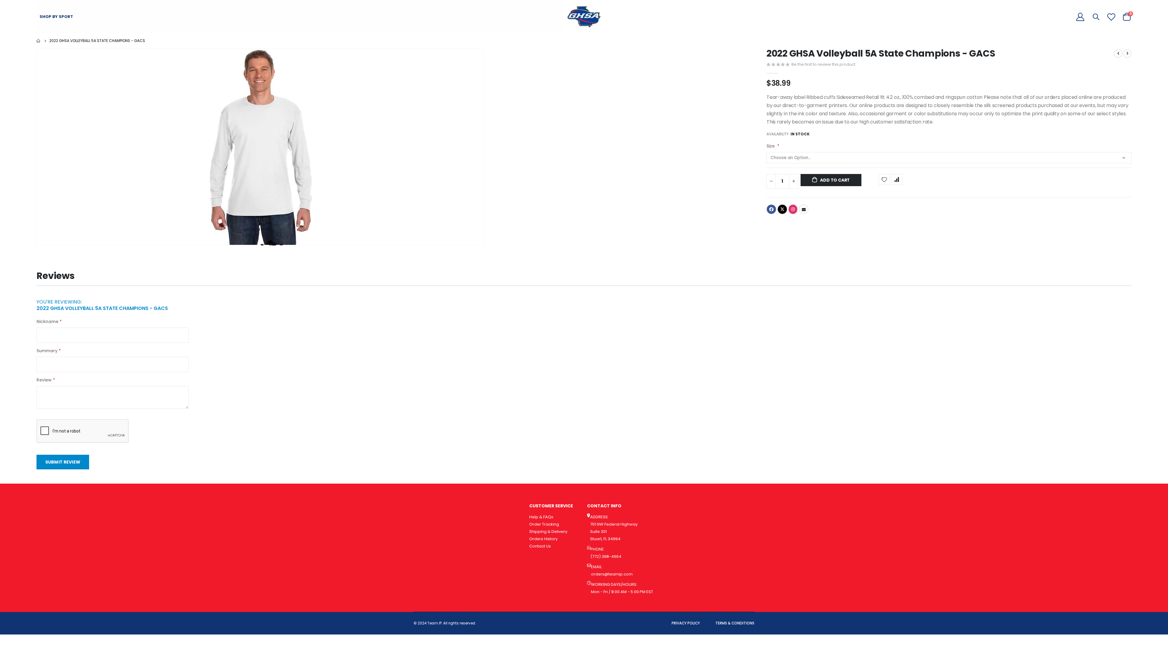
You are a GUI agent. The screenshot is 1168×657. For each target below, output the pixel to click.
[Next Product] (1127, 53)
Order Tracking (544, 524)
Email (803, 209)
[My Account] (1080, 17)
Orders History (543, 539)
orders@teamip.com (612, 574)
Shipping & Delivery (548, 531)
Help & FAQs (541, 517)
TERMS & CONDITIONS (734, 623)
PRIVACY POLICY (686, 623)
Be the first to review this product (823, 64)
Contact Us (540, 546)
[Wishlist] (1111, 17)
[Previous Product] (1118, 53)
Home (38, 40)
